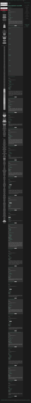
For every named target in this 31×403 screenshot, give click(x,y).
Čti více (9, 112)
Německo (10, 229)
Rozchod (10, 86)
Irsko (9, 182)
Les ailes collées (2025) (10, 65)
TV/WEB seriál (10, 104)
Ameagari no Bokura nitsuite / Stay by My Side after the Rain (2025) (13, 161)
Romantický (10, 119)
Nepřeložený (9, 107)
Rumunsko (10, 82)
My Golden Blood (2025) (10, 44)
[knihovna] (16, 0)
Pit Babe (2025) (9, 60)
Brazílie (10, 336)
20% (8, 137)
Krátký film (10, 217)
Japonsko (10, 371)
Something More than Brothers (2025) (11, 299)
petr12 (9, 101)
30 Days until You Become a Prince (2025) (11, 98)
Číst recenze (11, 112)
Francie (10, 230)
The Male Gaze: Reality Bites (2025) (11, 224)
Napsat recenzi (13, 112)
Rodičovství (10, 236)
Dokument (9, 134)
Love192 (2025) (9, 211)
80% (8, 324)
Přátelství (10, 290)
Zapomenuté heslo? (4, 11)
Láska (9, 121)
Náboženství (10, 235)
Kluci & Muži (10, 257)
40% (8, 341)
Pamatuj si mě (4, 6)
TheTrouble (9, 227)
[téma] (20, 0)
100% (9, 19)
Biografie (10, 135)
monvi (10, 207)
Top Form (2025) (10, 49)
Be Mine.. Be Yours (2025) (10, 267)
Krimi (9, 15)
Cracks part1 (27, 24)
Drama (10, 83)
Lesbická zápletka (11, 17)
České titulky (9, 88)
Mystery (10, 84)
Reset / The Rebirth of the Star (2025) (10, 33)
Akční (9, 14)
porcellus (9, 164)
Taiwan (10, 118)
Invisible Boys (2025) (10, 38)
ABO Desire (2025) (10, 28)
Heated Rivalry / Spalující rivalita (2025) (9, 55)
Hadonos (9, 286)
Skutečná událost (11, 136)
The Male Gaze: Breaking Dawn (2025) (11, 76)
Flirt (9, 234)
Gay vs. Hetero (10, 388)
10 (10, 7)
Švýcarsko (10, 81)
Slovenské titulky (11, 239)
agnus (10, 89)
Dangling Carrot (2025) (10, 381)
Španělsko (10, 352)
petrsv (8, 335)
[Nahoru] (30, 402)
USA (9, 254)
